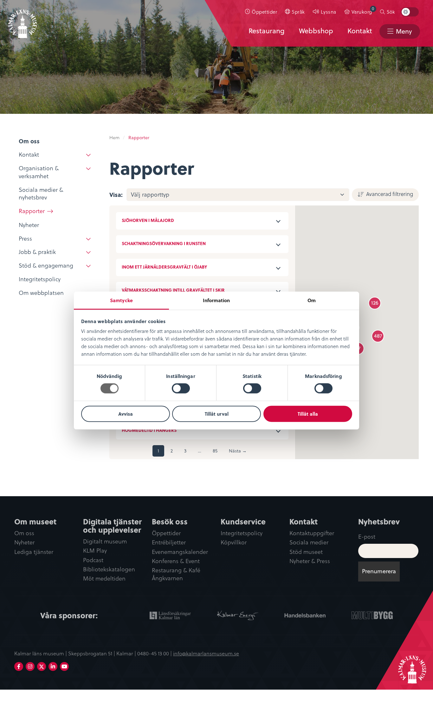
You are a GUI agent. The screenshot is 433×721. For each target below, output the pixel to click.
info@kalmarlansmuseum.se (206, 653)
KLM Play (95, 551)
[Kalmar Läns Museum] (22, 20)
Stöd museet (306, 552)
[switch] (181, 388)
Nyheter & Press (309, 561)
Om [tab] (311, 300)
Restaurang (266, 31)
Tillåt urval (217, 413)
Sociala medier (308, 542)
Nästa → (238, 450)
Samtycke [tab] (121, 300)
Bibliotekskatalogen (109, 569)
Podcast (93, 560)
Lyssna (328, 11)
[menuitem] (261, 11)
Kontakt (359, 31)
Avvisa (125, 413)
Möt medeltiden (104, 578)
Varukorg (363, 10)
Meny (404, 31)
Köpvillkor (234, 542)
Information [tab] (216, 300)
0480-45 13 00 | (155, 653)
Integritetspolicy (241, 533)
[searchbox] (241, 194)
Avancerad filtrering (389, 194)
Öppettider (264, 11)
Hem (114, 137)
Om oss (24, 533)
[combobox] (237, 194)
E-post (366, 536)
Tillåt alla (308, 413)
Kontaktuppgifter (311, 533)
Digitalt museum (105, 541)
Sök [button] (391, 11)
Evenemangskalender (180, 552)
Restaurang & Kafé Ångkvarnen (176, 574)
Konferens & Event (176, 561)
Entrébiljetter (169, 542)
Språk (298, 11)
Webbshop (316, 31)
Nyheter (24, 542)
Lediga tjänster (33, 552)
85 (215, 450)
